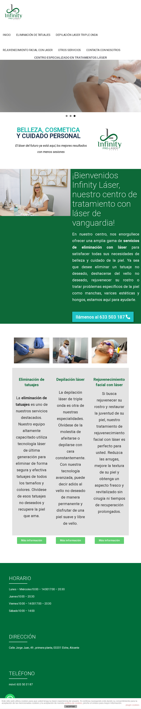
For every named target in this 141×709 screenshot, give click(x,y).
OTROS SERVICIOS (69, 50)
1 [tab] (67, 116)
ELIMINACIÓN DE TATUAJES (33, 35)
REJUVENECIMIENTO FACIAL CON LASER (28, 50)
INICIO (7, 35)
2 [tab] (71, 116)
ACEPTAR (70, 707)
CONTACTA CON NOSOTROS (103, 50)
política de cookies (73, 703)
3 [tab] (74, 116)
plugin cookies (132, 705)
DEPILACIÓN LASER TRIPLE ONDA (77, 35)
